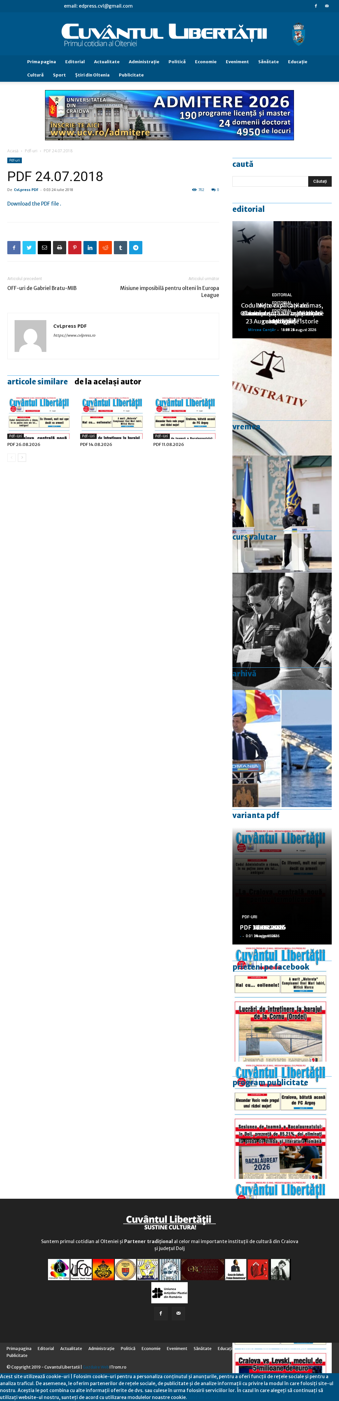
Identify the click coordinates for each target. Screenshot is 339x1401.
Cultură (35, 75)
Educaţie (297, 62)
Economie (206, 62)
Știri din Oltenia (92, 75)
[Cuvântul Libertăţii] (169, 34)
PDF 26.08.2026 (23, 444)
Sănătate (268, 62)
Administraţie (144, 62)
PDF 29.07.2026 (263, 927)
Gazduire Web (96, 1367)
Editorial (75, 62)
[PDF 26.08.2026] (40, 416)
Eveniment (237, 62)
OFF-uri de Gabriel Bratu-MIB (41, 288)
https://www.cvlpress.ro (74, 335)
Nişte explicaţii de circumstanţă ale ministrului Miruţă (282, 313)
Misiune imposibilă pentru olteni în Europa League (169, 291)
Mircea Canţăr (262, 329)
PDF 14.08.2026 (96, 444)
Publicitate (131, 75)
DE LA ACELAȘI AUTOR (107, 382)
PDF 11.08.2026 (168, 444)
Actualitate (107, 62)
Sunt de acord (202, 1397)
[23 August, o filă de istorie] (282, 631)
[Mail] (327, 6)
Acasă (13, 151)
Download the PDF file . (34, 204)
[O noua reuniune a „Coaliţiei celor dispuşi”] (282, 514)
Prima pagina (41, 62)
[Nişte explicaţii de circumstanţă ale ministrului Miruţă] (282, 748)
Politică (177, 62)
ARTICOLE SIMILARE (37, 382)
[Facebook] (316, 6)
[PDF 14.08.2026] (113, 416)
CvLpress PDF (26, 189)
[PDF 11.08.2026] (186, 416)
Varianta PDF (255, 815)
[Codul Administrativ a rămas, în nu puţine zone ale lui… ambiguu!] (282, 397)
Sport (59, 75)
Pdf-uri (31, 151)
